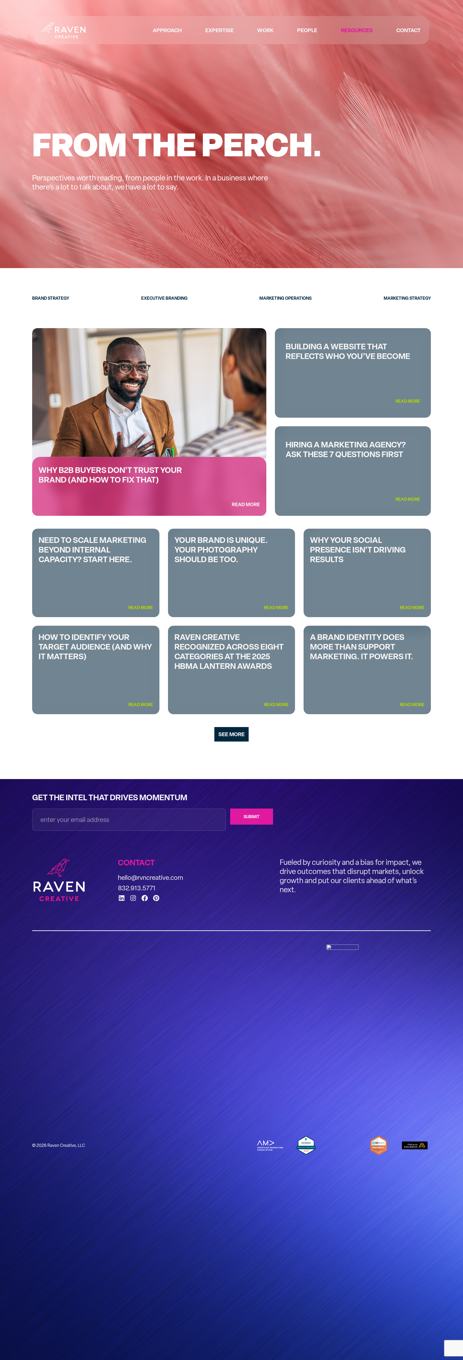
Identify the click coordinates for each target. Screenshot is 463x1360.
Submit (252, 817)
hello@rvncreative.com (150, 877)
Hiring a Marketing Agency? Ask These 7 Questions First (346, 449)
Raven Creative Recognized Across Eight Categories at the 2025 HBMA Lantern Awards (229, 651)
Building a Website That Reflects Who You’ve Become (348, 351)
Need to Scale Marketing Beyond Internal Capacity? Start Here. (92, 549)
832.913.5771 (136, 888)
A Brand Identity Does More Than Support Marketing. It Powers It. (362, 646)
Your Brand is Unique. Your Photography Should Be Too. (221, 549)
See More (231, 734)
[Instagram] (133, 898)
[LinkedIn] (121, 898)
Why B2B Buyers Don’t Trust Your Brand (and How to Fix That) (110, 474)
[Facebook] (144, 898)
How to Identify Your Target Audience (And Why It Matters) (95, 646)
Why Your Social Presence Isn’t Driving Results (358, 549)
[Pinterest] (156, 898)
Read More (246, 504)
